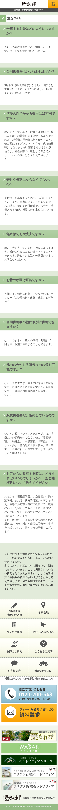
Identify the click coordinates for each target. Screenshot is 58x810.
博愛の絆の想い (43, 670)
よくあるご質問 (43, 651)
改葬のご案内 (14, 651)
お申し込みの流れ (43, 632)
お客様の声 (14, 670)
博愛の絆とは (14, 613)
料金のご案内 (14, 632)
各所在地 (43, 612)
